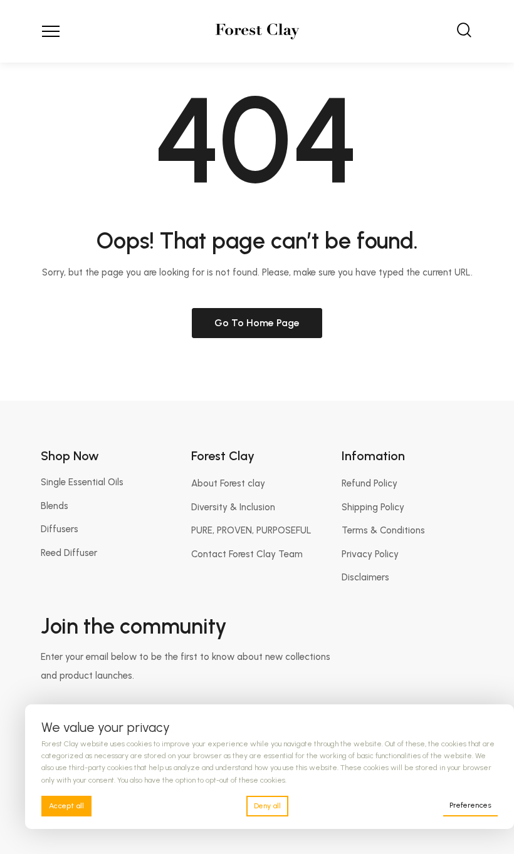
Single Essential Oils (82, 482)
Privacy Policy (370, 554)
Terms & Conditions (383, 530)
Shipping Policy (373, 507)
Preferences (470, 805)
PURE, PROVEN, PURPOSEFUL (251, 530)
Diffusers (59, 529)
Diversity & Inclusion (233, 507)
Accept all (66, 805)
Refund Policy (369, 483)
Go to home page (257, 323)
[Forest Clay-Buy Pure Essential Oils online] (257, 31)
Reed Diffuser (69, 552)
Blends (54, 506)
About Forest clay (228, 483)
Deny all (267, 805)
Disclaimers (365, 577)
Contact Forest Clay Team (247, 554)
